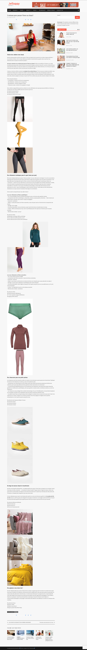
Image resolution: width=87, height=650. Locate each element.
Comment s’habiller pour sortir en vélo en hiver (30, 638)
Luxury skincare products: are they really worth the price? (72, 49)
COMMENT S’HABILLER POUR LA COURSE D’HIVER (20, 638)
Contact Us (60, 10)
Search (58, 15)
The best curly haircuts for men (46, 622)
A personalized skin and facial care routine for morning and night (73, 57)
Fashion (15, 10)
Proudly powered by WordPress (13, 648)
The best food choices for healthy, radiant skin (71, 33)
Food (34, 10)
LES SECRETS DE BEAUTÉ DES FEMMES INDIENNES (20, 622)
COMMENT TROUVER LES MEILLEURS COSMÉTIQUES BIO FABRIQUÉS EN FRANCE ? (72, 65)
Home (9, 10)
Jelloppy (14, 3)
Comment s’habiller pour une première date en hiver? (10, 638)
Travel (21, 10)
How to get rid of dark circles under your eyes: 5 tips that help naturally (72, 42)
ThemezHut (32, 648)
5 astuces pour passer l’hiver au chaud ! (39, 638)
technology (42, 10)
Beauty (28, 10)
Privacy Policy (51, 10)
